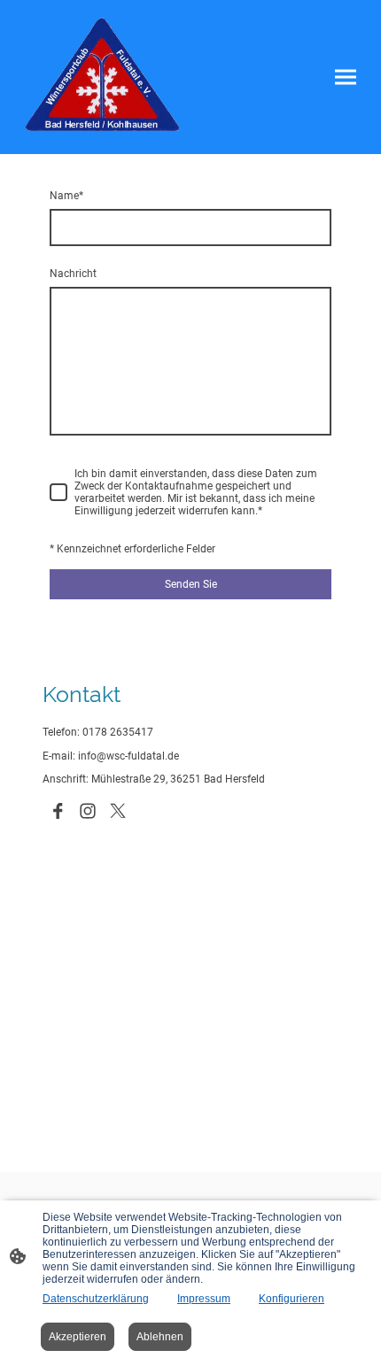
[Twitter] (118, 811)
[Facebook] (58, 811)
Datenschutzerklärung (96, 1298)
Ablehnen (159, 1337)
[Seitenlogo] (102, 77)
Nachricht (73, 273)
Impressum (203, 1298)
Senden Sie (191, 584)
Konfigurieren (291, 1298)
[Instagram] (88, 811)
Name (66, 195)
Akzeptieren (77, 1337)
